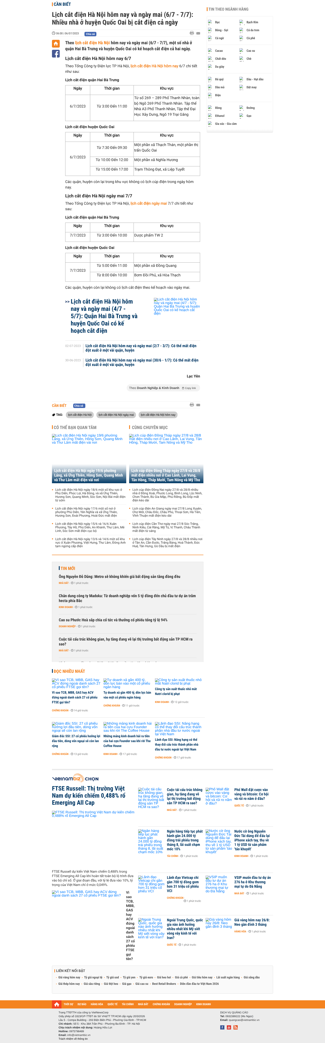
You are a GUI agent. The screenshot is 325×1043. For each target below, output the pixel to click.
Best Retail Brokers (164, 983)
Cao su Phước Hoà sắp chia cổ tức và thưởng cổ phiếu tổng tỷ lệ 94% (113, 620)
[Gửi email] (198, 33)
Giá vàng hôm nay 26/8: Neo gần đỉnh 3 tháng (252, 922)
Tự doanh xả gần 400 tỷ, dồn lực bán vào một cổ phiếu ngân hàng (127, 695)
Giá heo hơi (164, 977)
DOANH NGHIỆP (183, 1004)
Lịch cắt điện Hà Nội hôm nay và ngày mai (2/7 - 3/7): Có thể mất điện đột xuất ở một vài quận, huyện (141, 348)
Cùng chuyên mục (150, 427)
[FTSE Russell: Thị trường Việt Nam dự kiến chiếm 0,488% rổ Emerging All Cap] (93, 838)
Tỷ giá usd (112, 977)
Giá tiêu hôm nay (202, 977)
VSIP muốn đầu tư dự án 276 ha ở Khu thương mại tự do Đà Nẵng (252, 882)
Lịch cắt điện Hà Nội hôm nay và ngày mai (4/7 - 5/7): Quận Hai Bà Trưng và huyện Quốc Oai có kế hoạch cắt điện (104, 316)
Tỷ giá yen (129, 977)
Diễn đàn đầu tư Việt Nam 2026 (199, 983)
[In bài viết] (193, 33)
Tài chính (172, 856)
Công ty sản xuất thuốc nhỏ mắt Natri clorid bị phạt (176, 691)
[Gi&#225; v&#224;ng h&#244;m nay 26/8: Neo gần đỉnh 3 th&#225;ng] (219, 927)
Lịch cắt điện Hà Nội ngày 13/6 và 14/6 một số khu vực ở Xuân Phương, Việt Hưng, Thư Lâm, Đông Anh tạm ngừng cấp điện (90, 542)
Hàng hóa (240, 931)
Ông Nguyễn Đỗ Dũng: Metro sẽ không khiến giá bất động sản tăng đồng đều (119, 576)
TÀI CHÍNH (128, 1004)
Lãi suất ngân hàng (228, 977)
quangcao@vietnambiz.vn (244, 1020)
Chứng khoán (60, 710)
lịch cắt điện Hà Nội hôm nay (154, 66)
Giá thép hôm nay (69, 983)
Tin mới (68, 568)
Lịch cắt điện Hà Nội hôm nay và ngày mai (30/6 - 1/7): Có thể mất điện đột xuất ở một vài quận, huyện (142, 362)
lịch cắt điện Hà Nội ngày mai (116, 415)
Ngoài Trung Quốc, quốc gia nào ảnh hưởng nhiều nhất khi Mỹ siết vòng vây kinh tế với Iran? (185, 929)
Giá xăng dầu (252, 977)
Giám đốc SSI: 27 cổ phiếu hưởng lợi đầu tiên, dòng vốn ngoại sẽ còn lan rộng (76, 741)
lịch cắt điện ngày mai (149, 203)
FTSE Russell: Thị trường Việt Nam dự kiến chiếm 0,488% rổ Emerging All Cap (88, 795)
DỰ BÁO (82, 1004)
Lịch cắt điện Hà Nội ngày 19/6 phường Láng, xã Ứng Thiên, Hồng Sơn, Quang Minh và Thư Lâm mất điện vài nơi (88, 475)
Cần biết (62, 4)
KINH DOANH (203, 1004)
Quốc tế (239, 805)
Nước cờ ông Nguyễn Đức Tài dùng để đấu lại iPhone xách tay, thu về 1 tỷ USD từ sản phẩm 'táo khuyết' (252, 840)
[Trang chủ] (56, 44)
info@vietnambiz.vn (78, 1035)
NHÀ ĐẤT (143, 1004)
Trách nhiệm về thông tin (73, 1038)
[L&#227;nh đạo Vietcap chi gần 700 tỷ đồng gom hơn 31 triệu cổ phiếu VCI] (151, 884)
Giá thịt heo (111, 983)
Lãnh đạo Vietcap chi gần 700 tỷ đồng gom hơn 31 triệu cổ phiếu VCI (183, 884)
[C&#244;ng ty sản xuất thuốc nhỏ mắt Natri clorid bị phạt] (179, 681)
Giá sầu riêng (92, 983)
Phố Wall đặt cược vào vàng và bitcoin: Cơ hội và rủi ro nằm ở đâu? (251, 794)
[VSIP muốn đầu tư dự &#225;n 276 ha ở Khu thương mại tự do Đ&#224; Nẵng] (219, 884)
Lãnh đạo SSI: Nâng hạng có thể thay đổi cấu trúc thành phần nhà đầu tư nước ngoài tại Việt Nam (176, 744)
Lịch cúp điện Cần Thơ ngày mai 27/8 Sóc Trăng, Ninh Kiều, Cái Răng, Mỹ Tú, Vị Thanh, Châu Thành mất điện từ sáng (166, 527)
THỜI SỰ (68, 1004)
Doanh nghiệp (67, 626)
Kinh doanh (66, 607)
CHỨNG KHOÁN (161, 1004)
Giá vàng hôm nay (69, 977)
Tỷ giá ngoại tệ (93, 977)
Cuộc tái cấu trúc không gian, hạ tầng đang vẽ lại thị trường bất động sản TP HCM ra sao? (126, 642)
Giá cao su (142, 983)
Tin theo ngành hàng (228, 9)
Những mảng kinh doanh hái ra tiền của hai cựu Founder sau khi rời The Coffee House (127, 741)
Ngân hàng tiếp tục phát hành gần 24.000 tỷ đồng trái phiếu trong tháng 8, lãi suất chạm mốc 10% (185, 840)
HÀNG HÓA (97, 1004)
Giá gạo (126, 983)
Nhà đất (64, 583)
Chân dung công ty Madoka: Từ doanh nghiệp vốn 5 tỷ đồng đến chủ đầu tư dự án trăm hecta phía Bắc (127, 598)
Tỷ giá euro (146, 977)
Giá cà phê (181, 977)
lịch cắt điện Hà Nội (92, 42)
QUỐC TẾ (112, 1004)
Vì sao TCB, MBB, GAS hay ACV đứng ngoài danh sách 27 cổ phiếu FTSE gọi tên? (75, 697)
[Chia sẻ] (56, 54)
